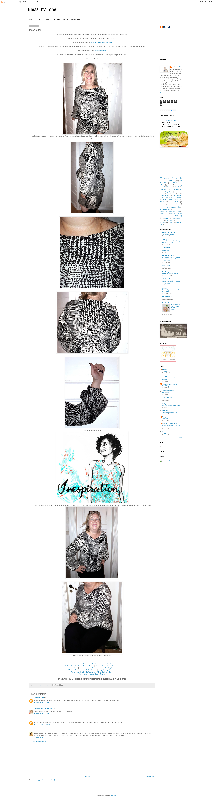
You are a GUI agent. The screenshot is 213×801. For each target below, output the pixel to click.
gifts (179, 193)
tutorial (162, 222)
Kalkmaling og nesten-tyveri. (169, 412)
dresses (178, 189)
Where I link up (75, 20)
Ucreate (164, 288)
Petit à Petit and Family (88, 670)
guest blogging (177, 195)
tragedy (177, 220)
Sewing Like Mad (73, 664)
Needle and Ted (97, 664)
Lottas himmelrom (168, 391)
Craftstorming (90, 672)
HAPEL (164, 376)
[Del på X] (58, 685)
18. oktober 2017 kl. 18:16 (42, 714)
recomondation (163, 213)
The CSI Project (167, 296)
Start (30, 20)
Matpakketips (165, 392)
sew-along (169, 216)
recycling (172, 213)
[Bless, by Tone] (171, 120)
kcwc (176, 199)
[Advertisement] (92, 759)
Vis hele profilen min (166, 93)
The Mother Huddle (168, 255)
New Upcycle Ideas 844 (168, 234)
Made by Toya (85, 664)
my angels (173, 204)
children (177, 187)
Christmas (163, 189)
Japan (170, 199)
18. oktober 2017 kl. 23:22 (42, 725)
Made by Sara (93, 674)
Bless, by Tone (42, 9)
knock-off (162, 204)
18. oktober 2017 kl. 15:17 (42, 702)
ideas (172, 197)
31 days (169, 181)
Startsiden (87, 776)
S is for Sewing (112, 666)
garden (173, 193)
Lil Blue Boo (166, 278)
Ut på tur (164, 371)
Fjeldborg (165, 410)
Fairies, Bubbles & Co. (104, 672)
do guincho (83, 668)
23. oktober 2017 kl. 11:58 (42, 738)
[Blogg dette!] (56, 685)
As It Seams (83, 674)
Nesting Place (166, 247)
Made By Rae (166, 265)
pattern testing (165, 209)
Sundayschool (176, 218)
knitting (177, 202)
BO (163, 431)
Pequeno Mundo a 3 (77, 672)
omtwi (169, 206)
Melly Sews (165, 239)
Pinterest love (163, 211)
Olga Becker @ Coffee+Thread (43, 708)
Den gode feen (166, 417)
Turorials (46, 20)
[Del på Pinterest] (62, 685)
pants (166, 207)
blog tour (169, 186)
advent (170, 185)
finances (178, 192)
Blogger (113, 796)
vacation (171, 222)
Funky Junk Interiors (168, 232)
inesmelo (37, 731)
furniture (162, 193)
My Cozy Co (109, 668)
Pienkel (102, 674)
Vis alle (180, 316)
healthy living (165, 197)
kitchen (171, 202)
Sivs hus (165, 369)
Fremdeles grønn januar (168, 386)
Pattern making (175, 208)
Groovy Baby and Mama (85, 666)
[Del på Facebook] (60, 685)
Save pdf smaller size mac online (171, 405)
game (167, 193)
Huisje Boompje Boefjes (106, 670)
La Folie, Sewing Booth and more (101, 42)
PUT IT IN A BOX (167, 397)
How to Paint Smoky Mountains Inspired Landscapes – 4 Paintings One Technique (171, 281)
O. (34, 720)
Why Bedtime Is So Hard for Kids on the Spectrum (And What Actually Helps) (171, 259)
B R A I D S (165, 433)
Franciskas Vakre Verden (170, 423)
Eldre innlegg (150, 776)
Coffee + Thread (70, 666)
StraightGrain (73, 668)
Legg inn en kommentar (39, 741)
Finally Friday (168, 192)
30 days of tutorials (171, 178)
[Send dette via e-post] (53, 685)
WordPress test (166, 298)
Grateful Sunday (165, 195)
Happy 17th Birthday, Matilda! (170, 273)
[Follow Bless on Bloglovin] (168, 110)
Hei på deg (165, 418)
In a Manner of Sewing (96, 668)
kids (162, 202)
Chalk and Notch (73, 670)
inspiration (179, 197)
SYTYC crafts (56, 20)
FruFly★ (164, 404)
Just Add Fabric (109, 664)
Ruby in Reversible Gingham (170, 267)
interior (164, 199)
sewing (178, 216)
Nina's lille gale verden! (169, 384)
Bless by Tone (177, 67)
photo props (177, 209)
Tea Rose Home (167, 303)
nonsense (162, 206)
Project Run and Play (174, 211)
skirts (166, 218)
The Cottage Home (168, 272)
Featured (65, 20)
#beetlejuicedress (100, 50)
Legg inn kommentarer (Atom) (46, 780)
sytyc (161, 220)
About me (38, 20)
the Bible (169, 220)
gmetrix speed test (167, 399)
